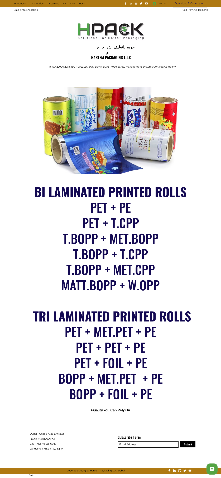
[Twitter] (141, 3)
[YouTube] (146, 3)
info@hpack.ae (29, 9)
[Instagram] (136, 3)
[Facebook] (125, 3)
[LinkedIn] (131, 3)
